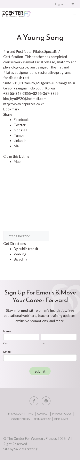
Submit (40, 371)
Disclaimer (61, 419)
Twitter (20, 125)
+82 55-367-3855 (45, 93)
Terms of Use (42, 419)
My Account (16, 413)
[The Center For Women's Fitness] (16, 14)
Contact (43, 413)
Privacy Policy (61, 413)
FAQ (31, 413)
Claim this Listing (16, 156)
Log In (59, 4)
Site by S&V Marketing (20, 449)
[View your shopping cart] (72, 4)
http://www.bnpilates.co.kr (23, 104)
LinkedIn (20, 140)
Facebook (21, 119)
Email (7, 351)
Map (17, 161)
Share (7, 114)
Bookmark (11, 109)
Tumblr (19, 135)
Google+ (20, 130)
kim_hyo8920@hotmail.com (24, 98)
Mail (17, 146)
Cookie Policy (20, 419)
